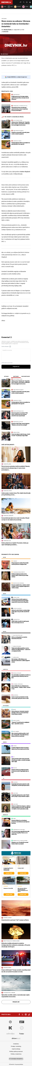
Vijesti (5, 6)
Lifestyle (26, 6)
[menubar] (27, 2)
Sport (12, 6)
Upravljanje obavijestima (17, 1058)
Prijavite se (16, 366)
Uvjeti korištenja (16, 1049)
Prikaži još (16, 1002)
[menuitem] (27, 2)
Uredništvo (16, 1043)
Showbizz (19, 6)
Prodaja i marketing (16, 1046)
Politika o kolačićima (16, 1054)
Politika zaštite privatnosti (16, 1051)
